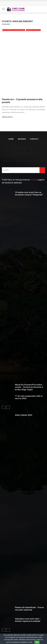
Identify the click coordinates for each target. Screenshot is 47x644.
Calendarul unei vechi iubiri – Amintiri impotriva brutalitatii (28, 620)
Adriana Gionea (7, 117)
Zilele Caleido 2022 (23, 415)
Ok (37, 642)
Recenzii (22, 139)
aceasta (33, 179)
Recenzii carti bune (33, 30)
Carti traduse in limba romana (13, 30)
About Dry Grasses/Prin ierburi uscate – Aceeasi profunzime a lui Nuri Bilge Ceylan (29, 387)
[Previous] (4, 407)
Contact (34, 139)
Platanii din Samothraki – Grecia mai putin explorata (29, 608)
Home (11, 139)
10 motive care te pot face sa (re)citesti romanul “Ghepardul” (29, 193)
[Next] (8, 407)
